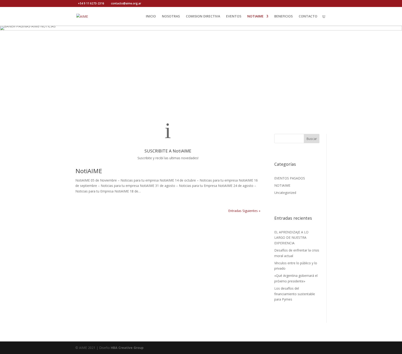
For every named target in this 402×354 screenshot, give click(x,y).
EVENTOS (233, 16)
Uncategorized (285, 192)
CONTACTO (308, 16)
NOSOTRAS (171, 16)
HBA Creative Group (127, 347)
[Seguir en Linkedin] (297, 123)
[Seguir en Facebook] (278, 123)
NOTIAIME (255, 16)
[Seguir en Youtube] (287, 123)
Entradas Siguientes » (244, 210)
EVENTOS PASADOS (289, 178)
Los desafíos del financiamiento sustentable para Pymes (294, 294)
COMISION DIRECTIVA (203, 16)
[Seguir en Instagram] (307, 123)
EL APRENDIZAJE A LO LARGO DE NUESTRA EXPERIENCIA (291, 237)
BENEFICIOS (283, 16)
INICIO (151, 16)
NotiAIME (88, 171)
